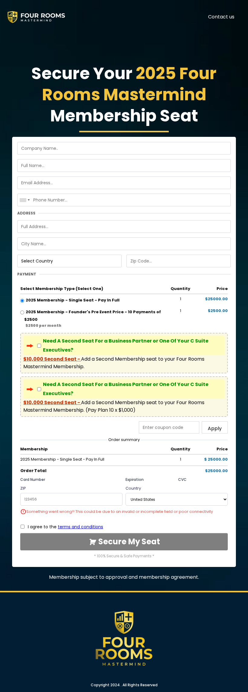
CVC (182, 479)
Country (133, 488)
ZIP (23, 488)
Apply (215, 428)
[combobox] (24, 200)
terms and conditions (80, 527)
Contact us (221, 16)
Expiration (135, 479)
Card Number (32, 479)
